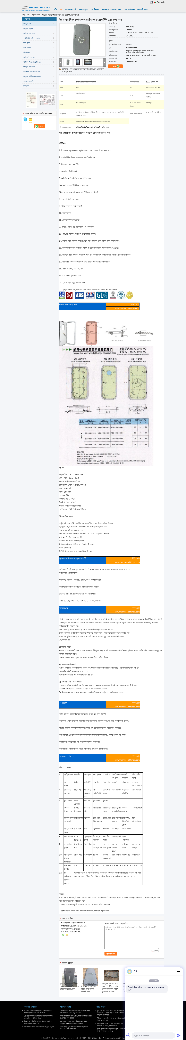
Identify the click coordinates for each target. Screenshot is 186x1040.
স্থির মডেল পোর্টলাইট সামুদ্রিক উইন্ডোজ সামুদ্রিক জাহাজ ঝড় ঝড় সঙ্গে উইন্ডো (37, 1022)
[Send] (178, 1035)
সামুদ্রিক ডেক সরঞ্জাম (29, 67)
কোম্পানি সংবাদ (142, 9)
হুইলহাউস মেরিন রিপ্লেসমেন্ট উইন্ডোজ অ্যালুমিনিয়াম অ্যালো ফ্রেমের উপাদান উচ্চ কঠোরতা (38, 1012)
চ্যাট (114, 66)
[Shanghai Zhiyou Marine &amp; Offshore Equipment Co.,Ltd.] (35, 8)
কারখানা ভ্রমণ (83, 9)
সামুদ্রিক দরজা (36, 15)
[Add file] (128, 1035)
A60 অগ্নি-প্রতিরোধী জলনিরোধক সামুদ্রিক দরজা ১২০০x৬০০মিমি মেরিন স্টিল (74, 1028)
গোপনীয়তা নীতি (45, 1038)
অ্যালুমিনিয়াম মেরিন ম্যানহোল (31, 38)
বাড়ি (55, 9)
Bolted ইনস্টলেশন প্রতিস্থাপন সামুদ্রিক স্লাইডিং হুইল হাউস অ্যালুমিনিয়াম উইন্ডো (38, 1017)
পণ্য (61, 9)
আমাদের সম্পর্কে (70, 9)
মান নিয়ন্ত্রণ (95, 9)
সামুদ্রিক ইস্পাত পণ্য (29, 57)
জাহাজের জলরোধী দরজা (72, 911)
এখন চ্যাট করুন (129, 9)
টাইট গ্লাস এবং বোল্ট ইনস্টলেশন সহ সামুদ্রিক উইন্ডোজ (39, 1027)
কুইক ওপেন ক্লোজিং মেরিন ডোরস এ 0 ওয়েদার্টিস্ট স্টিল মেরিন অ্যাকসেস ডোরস (69, 986)
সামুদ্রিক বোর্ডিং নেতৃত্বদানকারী (32, 76)
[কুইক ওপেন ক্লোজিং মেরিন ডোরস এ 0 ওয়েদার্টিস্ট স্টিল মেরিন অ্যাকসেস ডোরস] (69, 977)
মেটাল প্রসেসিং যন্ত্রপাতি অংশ (31, 72)
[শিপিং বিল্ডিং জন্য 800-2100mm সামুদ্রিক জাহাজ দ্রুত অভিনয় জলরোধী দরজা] (90, 977)
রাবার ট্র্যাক (26, 86)
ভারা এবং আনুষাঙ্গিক (28, 81)
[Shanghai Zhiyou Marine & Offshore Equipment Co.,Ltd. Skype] (62, 934)
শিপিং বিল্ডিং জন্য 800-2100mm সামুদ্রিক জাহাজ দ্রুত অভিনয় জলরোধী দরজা (89, 988)
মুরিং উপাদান (26, 52)
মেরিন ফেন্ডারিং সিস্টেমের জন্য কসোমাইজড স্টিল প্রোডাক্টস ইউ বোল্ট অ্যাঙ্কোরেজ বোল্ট (110, 1024)
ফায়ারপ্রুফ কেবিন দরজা (86, 911)
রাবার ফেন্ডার (26, 43)
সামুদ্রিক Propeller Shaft (31, 62)
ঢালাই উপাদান (27, 48)
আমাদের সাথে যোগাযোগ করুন (111, 9)
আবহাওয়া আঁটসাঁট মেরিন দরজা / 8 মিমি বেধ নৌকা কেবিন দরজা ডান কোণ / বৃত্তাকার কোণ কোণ (110, 988)
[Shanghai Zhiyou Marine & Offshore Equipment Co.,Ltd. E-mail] (66, 934)
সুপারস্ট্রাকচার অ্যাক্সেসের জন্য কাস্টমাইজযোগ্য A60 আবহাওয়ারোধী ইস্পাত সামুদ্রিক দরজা (75, 1012)
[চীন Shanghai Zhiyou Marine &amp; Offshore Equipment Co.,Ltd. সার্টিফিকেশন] (31, 100)
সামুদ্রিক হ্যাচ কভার (29, 33)
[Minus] (178, 971)
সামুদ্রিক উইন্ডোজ (28, 28)
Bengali (160, 2)
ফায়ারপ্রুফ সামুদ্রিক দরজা (101, 911)
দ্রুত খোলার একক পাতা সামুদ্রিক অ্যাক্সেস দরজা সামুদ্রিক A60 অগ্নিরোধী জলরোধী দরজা (73, 1022)
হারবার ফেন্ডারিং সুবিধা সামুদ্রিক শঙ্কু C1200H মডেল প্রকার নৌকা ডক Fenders (112, 1030)
